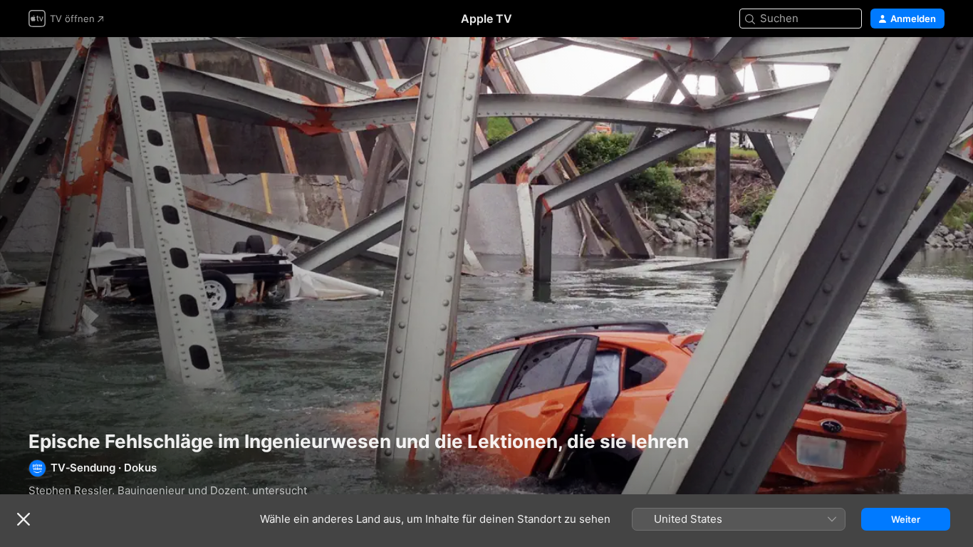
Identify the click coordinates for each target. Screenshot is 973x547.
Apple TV (486, 18)
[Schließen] (23, 519)
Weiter (905, 519)
